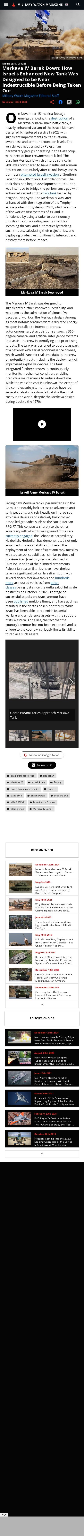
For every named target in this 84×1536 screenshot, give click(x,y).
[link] (42, 869)
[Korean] (68, 5)
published (21, 601)
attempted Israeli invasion (40, 174)
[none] (42, 934)
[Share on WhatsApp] (78, 102)
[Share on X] (69, 102)
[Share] (52, 102)
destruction (59, 118)
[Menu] (6, 5)
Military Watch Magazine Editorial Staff (30, 96)
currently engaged (18, 536)
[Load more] (42, 1004)
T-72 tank (49, 193)
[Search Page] (78, 5)
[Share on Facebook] (60, 102)
